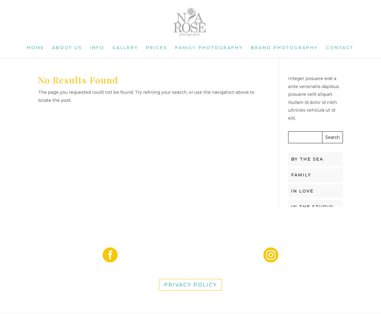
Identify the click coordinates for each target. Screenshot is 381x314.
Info (97, 47)
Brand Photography (284, 47)
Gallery (125, 47)
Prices (157, 47)
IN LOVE (302, 191)
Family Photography (209, 47)
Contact (340, 47)
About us (67, 47)
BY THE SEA (307, 159)
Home (35, 47)
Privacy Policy (190, 285)
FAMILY (301, 175)
